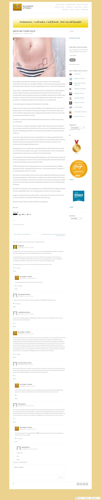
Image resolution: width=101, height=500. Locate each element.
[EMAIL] (86, 484)
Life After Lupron (77, 73)
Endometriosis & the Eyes (79, 93)
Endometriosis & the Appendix (80, 88)
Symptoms (65, 9)
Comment (61, 477)
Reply (14, 271)
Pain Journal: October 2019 (22, 234)
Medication (78, 7)
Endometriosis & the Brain (79, 102)
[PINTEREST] (83, 484)
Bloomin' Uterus (28, 7)
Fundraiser (84, 9)
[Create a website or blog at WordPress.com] (13, 483)
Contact (77, 9)
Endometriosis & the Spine (79, 97)
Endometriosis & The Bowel (79, 78)
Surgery (85, 7)
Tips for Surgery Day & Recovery (80, 111)
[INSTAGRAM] (80, 484)
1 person (18, 267)
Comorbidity (69, 7)
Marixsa (21, 245)
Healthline (71, 179)
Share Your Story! (82, 4)
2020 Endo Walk (71, 4)
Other (71, 9)
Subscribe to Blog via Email (78, 47)
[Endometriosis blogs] (76, 154)
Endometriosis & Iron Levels (79, 116)
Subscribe (72, 59)
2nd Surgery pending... (78, 107)
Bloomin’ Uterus (74, 38)
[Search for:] (76, 31)
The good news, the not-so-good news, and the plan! (53, 235)
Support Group (59, 7)
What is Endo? (60, 4)
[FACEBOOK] (77, 484)
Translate (78, 129)
